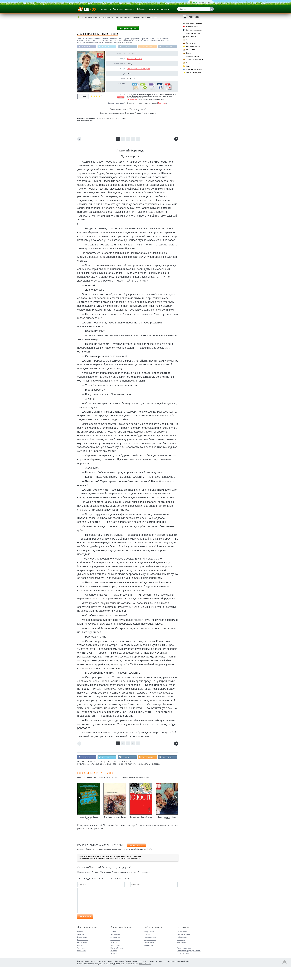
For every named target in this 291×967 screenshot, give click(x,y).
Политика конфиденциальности (189, 951)
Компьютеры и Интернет (194, 69)
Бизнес (188, 53)
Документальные (192, 36)
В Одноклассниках (149, 46)
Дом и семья (190, 50)
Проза (188, 40)
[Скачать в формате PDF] (168, 89)
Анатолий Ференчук (134, 59)
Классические (82, 942)
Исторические (82, 940)
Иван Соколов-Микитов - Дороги (115, 817)
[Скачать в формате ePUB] (143, 89)
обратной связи (145, 964)
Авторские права (128, 28)
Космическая (115, 940)
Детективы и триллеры (122, 9)
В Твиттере (105, 46)
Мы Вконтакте (167, 46)
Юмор (188, 66)
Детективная (115, 937)
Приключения (191, 43)
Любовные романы (145, 9)
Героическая (115, 934)
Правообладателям (184, 948)
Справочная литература (194, 59)
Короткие (147, 934)
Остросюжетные (150, 940)
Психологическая (116, 945)
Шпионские (81, 951)
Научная (113, 942)
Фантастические (150, 937)
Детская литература (193, 46)
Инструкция (162, 103)
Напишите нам (132, 99)
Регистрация (206, 2)
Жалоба (121, 97)
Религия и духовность (193, 56)
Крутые (80, 945)
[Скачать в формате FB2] (135, 89)
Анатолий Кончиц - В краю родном (89, 818)
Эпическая (114, 953)
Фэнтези (113, 951)
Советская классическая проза (138, 69)
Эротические (148, 945)
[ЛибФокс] (87, 9)
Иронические (82, 937)
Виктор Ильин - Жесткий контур (141, 817)
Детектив (80, 934)
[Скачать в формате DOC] (160, 89)
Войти (195, 2)
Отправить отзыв (85, 917)
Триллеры (81, 948)
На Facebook (86, 46)
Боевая (113, 932)
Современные (149, 942)
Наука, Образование (193, 33)
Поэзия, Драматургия (193, 73)
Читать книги (105, 9)
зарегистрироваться (103, 858)
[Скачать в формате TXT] (152, 89)
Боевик (80, 932)
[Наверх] (284, 962)
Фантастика (162, 9)
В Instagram (126, 46)
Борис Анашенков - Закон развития (167, 818)
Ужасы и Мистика (116, 948)
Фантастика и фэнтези (194, 23)
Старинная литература (194, 63)
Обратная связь (183, 953)
